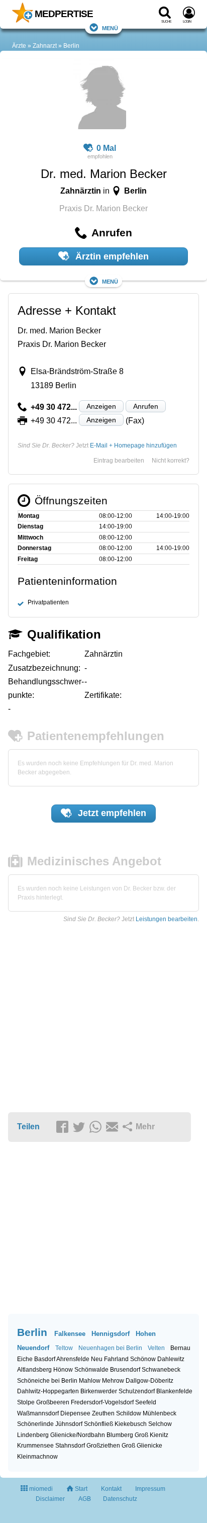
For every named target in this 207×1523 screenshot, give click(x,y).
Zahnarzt (45, 45)
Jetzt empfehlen (110, 813)
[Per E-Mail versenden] (113, 1127)
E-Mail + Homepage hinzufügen (133, 445)
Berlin (71, 45)
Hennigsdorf (110, 1333)
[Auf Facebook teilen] (63, 1127)
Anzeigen (101, 406)
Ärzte (19, 45)
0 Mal (106, 148)
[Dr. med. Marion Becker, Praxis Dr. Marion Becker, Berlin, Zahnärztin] (99, 95)
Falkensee (69, 1333)
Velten (156, 1348)
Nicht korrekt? (170, 460)
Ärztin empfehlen (111, 256)
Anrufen (145, 406)
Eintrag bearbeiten (118, 460)
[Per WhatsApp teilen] (97, 1127)
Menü (110, 27)
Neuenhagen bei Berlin (110, 1348)
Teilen (28, 1126)
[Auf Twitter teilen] (80, 1127)
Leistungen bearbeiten (166, 919)
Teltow (64, 1348)
